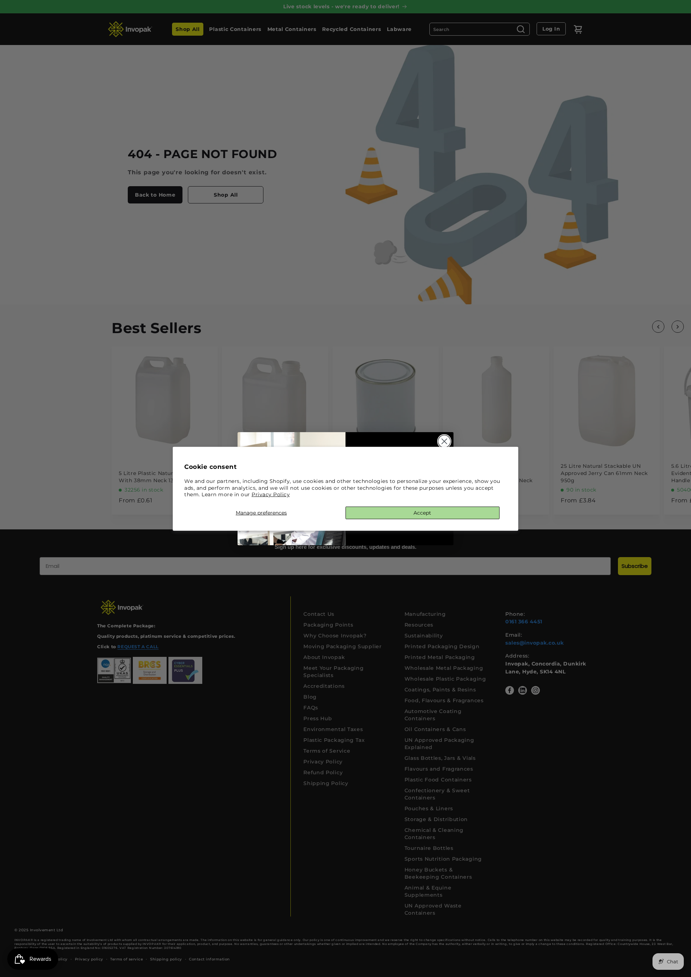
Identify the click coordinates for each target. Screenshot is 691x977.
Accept (422, 512)
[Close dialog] (444, 441)
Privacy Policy (271, 494)
